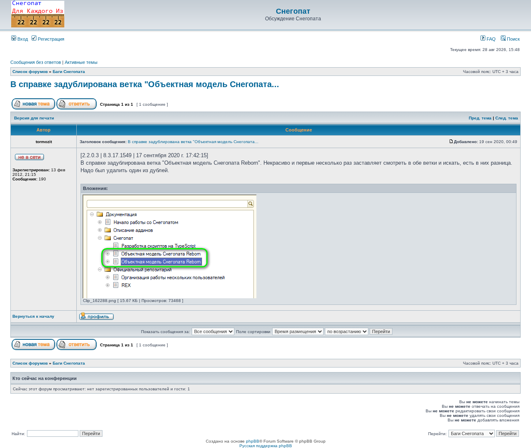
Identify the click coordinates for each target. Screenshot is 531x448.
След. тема (506, 118)
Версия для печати (34, 118)
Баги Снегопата (69, 71)
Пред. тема (480, 118)
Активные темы (81, 62)
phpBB (252, 441)
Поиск (513, 39)
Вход (22, 39)
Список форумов (30, 71)
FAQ (490, 39)
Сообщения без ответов (35, 62)
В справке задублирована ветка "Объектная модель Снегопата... (144, 84)
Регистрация (50, 39)
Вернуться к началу (33, 316)
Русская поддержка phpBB (265, 445)
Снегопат (293, 11)
